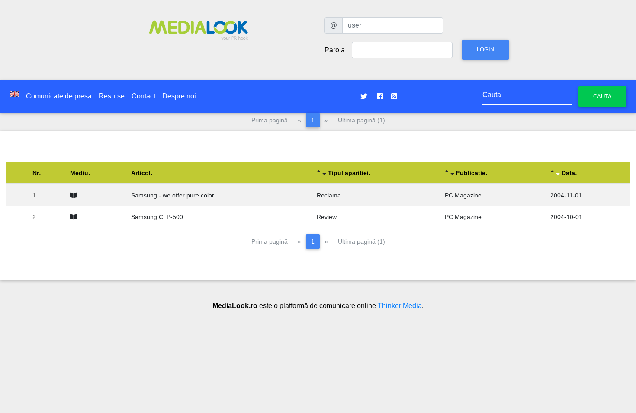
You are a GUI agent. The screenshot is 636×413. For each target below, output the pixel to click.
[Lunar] (75, 195)
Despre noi (179, 96)
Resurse (112, 96)
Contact (143, 96)
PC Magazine (463, 195)
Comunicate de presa (59, 96)
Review (327, 216)
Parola (334, 50)
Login (485, 49)
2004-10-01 (566, 216)
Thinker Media (400, 305)
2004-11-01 (566, 195)
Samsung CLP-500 (157, 216)
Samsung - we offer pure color (172, 195)
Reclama (329, 195)
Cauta (602, 96)
